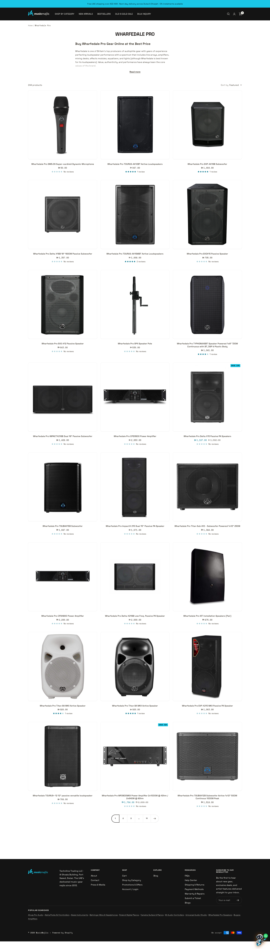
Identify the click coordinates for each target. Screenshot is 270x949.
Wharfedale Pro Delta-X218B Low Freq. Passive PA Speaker (135, 616)
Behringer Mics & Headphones (104, 915)
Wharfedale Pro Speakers (220, 915)
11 (147, 818)
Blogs (188, 902)
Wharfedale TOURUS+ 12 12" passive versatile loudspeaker (62, 795)
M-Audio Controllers (174, 915)
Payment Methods (194, 889)
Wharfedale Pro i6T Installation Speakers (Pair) (207, 616)
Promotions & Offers (132, 884)
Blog (155, 875)
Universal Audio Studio (196, 915)
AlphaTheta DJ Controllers (57, 915)
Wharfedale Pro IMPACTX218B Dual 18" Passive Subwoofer (62, 436)
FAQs (187, 875)
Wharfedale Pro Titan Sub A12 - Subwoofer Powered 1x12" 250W (207, 526)
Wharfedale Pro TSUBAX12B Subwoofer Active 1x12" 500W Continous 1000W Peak (207, 797)
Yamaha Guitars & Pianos (152, 915)
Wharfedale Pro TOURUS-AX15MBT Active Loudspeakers (134, 253)
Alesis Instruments (79, 915)
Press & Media (98, 884)
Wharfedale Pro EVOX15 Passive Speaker (207, 253)
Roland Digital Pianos (129, 915)
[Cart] (240, 14)
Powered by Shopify (62, 932)
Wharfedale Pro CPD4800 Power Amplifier (62, 616)
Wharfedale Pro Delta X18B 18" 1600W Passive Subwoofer (62, 253)
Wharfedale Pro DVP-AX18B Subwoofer (207, 164)
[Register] (238, 900)
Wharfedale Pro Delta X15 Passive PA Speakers (207, 436)
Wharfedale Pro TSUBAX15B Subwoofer (63, 526)
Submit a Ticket (193, 898)
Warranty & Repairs (194, 893)
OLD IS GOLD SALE (124, 14)
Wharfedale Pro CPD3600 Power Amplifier (135, 436)
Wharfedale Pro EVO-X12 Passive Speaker (63, 343)
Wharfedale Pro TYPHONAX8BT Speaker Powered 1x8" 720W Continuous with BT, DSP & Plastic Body (207, 345)
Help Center (191, 880)
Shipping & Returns (194, 884)
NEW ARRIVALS (86, 14)
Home (30, 25)
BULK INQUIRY (144, 14)
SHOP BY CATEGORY (64, 14)
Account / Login (130, 889)
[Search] (228, 14)
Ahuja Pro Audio (35, 915)
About (94, 875)
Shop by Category (131, 880)
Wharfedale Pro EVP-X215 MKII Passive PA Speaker (207, 705)
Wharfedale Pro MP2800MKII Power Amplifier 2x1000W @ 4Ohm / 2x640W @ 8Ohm (135, 797)
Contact (95, 880)
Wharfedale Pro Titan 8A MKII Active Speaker (63, 705)
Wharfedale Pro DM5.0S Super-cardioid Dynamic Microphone (62, 164)
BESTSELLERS (104, 14)
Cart (124, 875)
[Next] (155, 818)
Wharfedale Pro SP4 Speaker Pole (135, 343)
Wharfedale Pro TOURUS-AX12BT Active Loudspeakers (135, 164)
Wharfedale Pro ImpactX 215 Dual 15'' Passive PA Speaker (135, 526)
